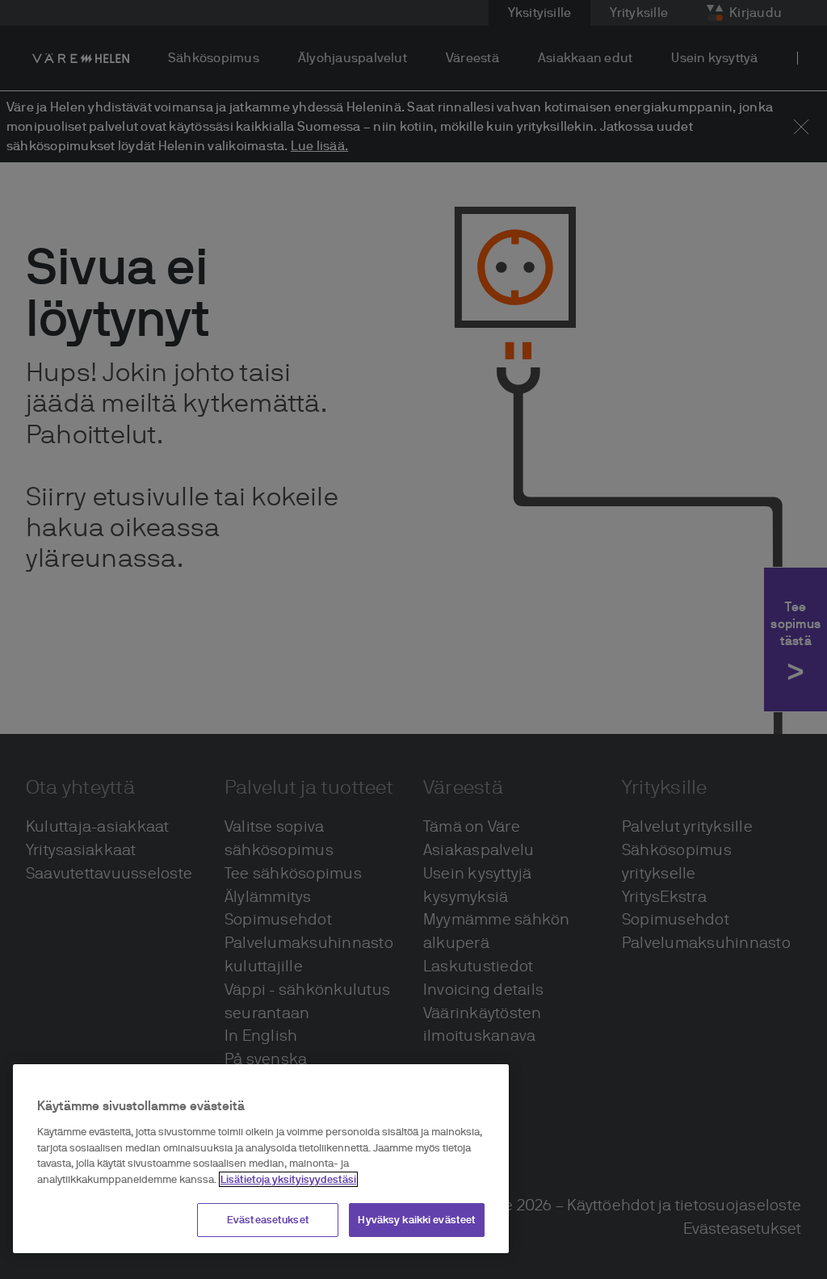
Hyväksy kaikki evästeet (417, 1220)
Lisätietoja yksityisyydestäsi (288, 1179)
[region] (261, 1158)
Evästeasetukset (268, 1220)
